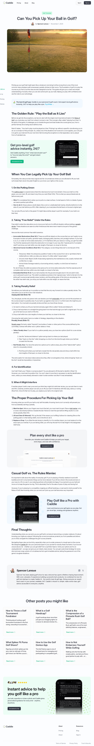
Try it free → (49, 104)
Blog (33, 3)
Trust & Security (86, 743)
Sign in (78, 735)
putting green (18, 192)
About (26, 3)
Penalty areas (16, 324)
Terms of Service (61, 743)
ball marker (73, 408)
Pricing (19, 3)
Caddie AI (23, 545)
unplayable (55, 299)
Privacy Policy (73, 743)
